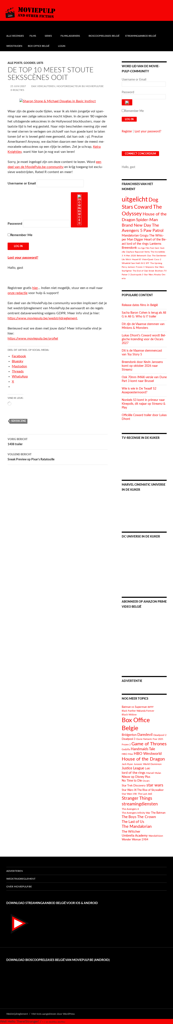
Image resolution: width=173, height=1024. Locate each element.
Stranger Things (137, 798)
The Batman (158, 812)
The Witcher (131, 831)
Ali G (143, 263)
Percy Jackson (128, 267)
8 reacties (17, 90)
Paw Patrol (153, 230)
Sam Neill (135, 263)
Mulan (158, 773)
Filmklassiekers (70, 36)
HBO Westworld (148, 754)
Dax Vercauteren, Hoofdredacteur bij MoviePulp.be (67, 86)
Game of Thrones (149, 744)
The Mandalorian (137, 827)
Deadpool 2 (159, 735)
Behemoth (141, 256)
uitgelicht (135, 199)
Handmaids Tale (143, 749)
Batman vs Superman (134, 707)
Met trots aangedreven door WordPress (53, 1014)
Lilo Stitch (126, 259)
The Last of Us (133, 822)
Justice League (133, 768)
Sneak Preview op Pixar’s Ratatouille (31, 457)
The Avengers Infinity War (136, 813)
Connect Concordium (140, 153)
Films (33, 36)
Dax (149, 256)
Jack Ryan (127, 764)
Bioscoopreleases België (104, 36)
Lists (40, 63)
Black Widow (129, 715)
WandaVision (156, 836)
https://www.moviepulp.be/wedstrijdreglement (42, 318)
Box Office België (38, 46)
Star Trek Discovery (134, 785)
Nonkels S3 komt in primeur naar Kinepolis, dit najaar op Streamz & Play (143, 404)
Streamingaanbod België (140, 36)
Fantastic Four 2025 (153, 739)
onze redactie (17, 293)
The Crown (146, 817)
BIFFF (151, 707)
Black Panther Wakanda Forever (138, 711)
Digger (138, 239)
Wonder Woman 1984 (135, 839)
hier (35, 288)
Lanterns (155, 243)
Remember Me (21, 235)
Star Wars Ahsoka (152, 275)
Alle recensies (15, 36)
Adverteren (14, 871)
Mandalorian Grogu (135, 235)
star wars (154, 785)
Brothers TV (161, 271)
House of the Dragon (143, 759)
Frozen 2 (126, 744)
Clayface (130, 252)
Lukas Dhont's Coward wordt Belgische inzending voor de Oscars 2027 (144, 339)
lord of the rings (138, 243)
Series (48, 36)
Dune (139, 739)
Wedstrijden (14, 46)
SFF (147, 263)
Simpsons (149, 267)
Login (61, 46)
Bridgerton (129, 734)
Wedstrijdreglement (20, 879)
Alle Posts (15, 63)
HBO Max (127, 754)
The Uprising (156, 263)
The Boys (129, 817)
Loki (147, 768)
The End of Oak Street (143, 271)
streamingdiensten (140, 804)
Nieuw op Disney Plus (136, 776)
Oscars (146, 781)
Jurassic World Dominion (148, 764)
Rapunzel (139, 252)
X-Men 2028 (130, 256)
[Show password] (79, 209)
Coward (143, 207)
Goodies (29, 63)
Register (127, 131)
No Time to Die (132, 780)
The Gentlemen (159, 256)
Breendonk (129, 247)
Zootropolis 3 (136, 275)
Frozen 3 (140, 267)
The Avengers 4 (130, 809)
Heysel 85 (136, 259)
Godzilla (126, 749)
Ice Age (141, 248)
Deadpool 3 (128, 739)
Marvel (150, 773)
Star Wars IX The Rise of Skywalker (143, 790)
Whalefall (126, 263)
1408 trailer (17, 442)
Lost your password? (23, 257)
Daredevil (145, 734)
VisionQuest (147, 259)
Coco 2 (157, 259)
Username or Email (22, 183)
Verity (147, 252)
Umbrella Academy (135, 835)
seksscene (18, 421)
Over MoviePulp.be (19, 886)
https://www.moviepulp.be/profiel (33, 338)
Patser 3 (126, 275)
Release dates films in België (140, 305)
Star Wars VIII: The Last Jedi (137, 794)
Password (15, 223)
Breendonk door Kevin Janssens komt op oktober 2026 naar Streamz (142, 366)
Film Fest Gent (152, 248)
